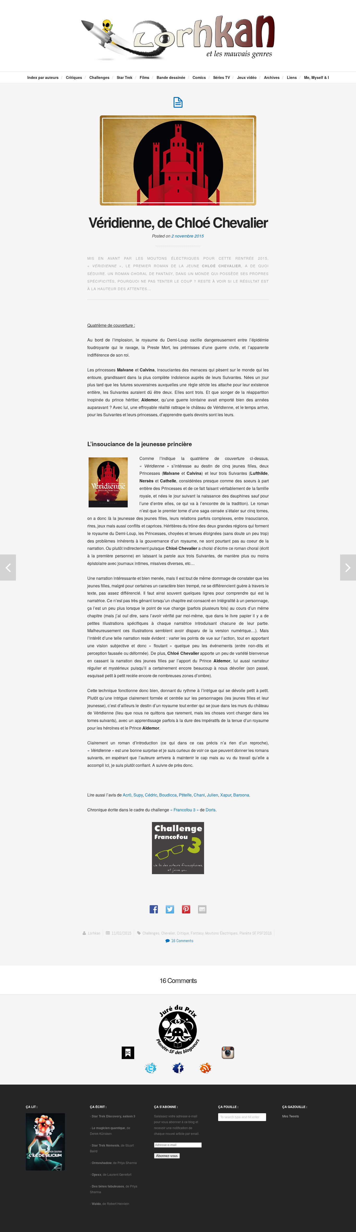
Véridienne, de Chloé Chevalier (178, 222)
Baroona (241, 795)
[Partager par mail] (202, 909)
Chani (199, 795)
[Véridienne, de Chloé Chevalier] (178, 105)
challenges (151, 933)
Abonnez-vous (167, 1156)
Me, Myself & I (316, 77)
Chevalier (168, 933)
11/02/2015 (121, 933)
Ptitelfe (185, 795)
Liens (292, 77)
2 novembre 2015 (187, 236)
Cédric (151, 795)
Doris (211, 810)
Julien (212, 795)
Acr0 (127, 795)
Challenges (99, 77)
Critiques (74, 77)
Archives (272, 77)
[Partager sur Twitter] (170, 909)
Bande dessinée (171, 77)
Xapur (225, 795)
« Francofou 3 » (184, 810)
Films (144, 77)
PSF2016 (264, 933)
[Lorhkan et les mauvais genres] (178, 56)
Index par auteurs (43, 77)
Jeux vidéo (247, 77)
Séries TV (221, 77)
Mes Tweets (290, 1116)
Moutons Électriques (221, 933)
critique (183, 933)
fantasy (197, 933)
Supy (138, 795)
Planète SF (248, 933)
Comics (199, 77)
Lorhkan (94, 933)
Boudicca (168, 795)
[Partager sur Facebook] (154, 909)
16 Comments (181, 940)
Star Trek (124, 77)
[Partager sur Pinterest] (186, 909)
